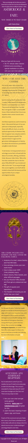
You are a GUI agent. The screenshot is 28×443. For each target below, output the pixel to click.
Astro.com (15, 403)
